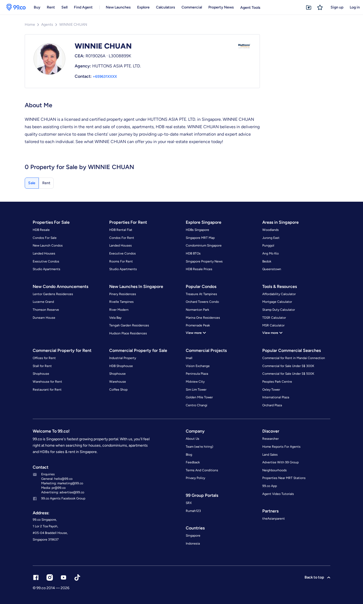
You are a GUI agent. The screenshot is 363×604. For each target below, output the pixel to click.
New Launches (118, 7)
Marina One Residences (203, 318)
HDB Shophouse (121, 366)
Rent (51, 7)
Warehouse (117, 381)
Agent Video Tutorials (278, 494)
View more (194, 333)
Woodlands (270, 230)
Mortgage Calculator (277, 302)
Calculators (165, 7)
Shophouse (41, 374)
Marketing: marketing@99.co (62, 483)
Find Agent (83, 7)
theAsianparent (273, 518)
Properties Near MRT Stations (284, 478)
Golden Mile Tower (199, 397)
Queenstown (271, 269)
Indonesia (193, 543)
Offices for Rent (44, 358)
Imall (189, 358)
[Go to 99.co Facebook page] (36, 577)
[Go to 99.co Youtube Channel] (63, 577)
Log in (355, 7)
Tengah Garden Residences (129, 325)
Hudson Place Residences (128, 333)
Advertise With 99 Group (280, 462)
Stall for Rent (42, 366)
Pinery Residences (122, 294)
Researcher (270, 439)
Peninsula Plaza (197, 374)
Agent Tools (250, 7)
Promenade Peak (198, 325)
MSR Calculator (273, 325)
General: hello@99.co (57, 479)
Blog (189, 454)
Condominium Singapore (204, 245)
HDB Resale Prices (199, 269)
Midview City (195, 381)
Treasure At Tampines (201, 294)
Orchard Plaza (272, 405)
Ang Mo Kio (270, 253)
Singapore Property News (204, 261)
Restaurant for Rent (47, 389)
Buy (37, 7)
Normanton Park (197, 310)
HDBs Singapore (197, 230)
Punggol (268, 245)
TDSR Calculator (274, 318)
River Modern (119, 310)
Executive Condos (46, 261)
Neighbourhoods (274, 470)
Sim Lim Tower (196, 389)
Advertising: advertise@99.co (62, 492)
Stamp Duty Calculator (278, 310)
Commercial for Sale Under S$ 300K (288, 366)
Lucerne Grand (43, 302)
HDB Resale (41, 230)
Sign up (337, 7)
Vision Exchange (198, 366)
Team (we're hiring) (199, 446)
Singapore (193, 535)
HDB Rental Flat (120, 230)
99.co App (269, 486)
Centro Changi (196, 405)
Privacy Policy (195, 478)
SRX (189, 503)
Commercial (192, 7)
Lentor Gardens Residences (53, 294)
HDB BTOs (193, 253)
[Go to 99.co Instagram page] (50, 577)
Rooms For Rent (121, 261)
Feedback (193, 462)
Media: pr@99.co (53, 488)
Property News (221, 7)
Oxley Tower (271, 389)
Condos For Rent (121, 238)
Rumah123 (193, 511)
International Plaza (275, 397)
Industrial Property (122, 358)
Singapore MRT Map (200, 238)
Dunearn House (44, 318)
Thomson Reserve (46, 310)
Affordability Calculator (279, 294)
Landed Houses (44, 253)
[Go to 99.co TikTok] (77, 577)
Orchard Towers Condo (202, 302)
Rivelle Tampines (121, 302)
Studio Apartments (46, 269)
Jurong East (271, 238)
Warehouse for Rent (47, 381)
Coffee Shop (118, 389)
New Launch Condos (48, 245)
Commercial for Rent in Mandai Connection (293, 358)
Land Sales (270, 454)
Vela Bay (115, 318)
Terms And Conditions (202, 470)
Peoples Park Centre (277, 381)
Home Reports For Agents (281, 446)
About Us (192, 439)
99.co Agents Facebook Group (63, 498)
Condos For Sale (45, 238)
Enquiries (48, 474)
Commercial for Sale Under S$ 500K (288, 374)
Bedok (266, 261)
